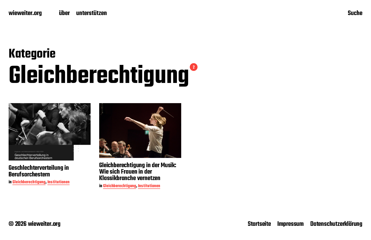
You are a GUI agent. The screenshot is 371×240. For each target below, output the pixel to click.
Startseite (259, 224)
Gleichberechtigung (29, 182)
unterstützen (91, 13)
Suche (355, 13)
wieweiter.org (25, 13)
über (64, 13)
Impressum (290, 224)
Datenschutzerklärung (336, 224)
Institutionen (58, 182)
